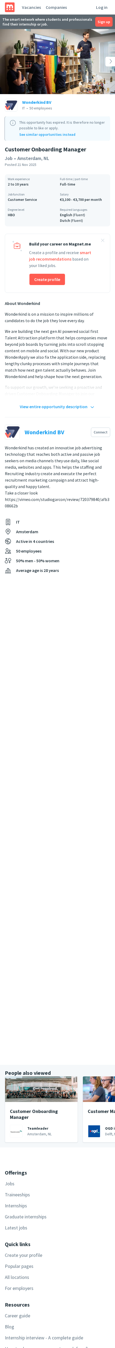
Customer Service (22, 199)
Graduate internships (26, 1217)
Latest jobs (16, 1228)
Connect (101, 432)
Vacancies (31, 7)
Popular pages (19, 1266)
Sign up (104, 21)
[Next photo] (103, 61)
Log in (102, 7)
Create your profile (23, 1255)
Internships (16, 1206)
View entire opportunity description (53, 406)
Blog (9, 1327)
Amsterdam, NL (33, 158)
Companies (56, 7)
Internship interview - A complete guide (44, 1338)
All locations (17, 1277)
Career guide (17, 1316)
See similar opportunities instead (47, 134)
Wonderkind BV (36, 102)
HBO (11, 214)
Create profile (47, 279)
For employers (19, 1288)
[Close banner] (102, 241)
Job (9, 158)
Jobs (9, 1183)
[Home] (9, 7)
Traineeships (17, 1194)
